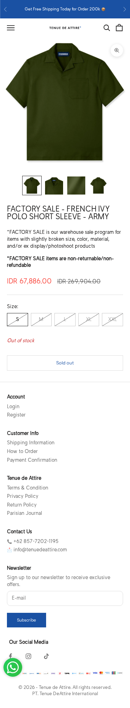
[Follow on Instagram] (28, 656)
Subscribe (26, 620)
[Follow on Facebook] (10, 656)
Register (16, 415)
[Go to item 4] (98, 185)
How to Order (22, 451)
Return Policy (22, 505)
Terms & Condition (27, 488)
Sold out (65, 362)
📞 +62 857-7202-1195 (33, 541)
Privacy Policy (22, 496)
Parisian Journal (24, 513)
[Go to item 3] (76, 185)
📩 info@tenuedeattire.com (37, 549)
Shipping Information (30, 442)
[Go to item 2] (54, 185)
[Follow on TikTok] (46, 656)
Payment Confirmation (32, 460)
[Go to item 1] (32, 185)
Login (13, 406)
